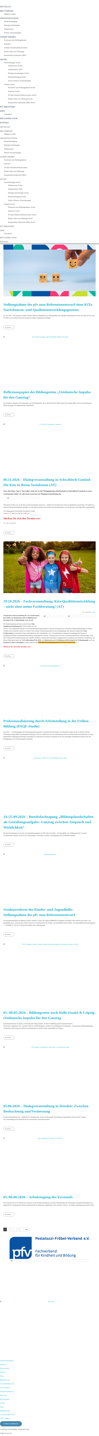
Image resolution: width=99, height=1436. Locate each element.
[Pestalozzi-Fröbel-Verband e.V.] (5, 1)
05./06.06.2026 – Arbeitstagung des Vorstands (38, 1197)
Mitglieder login (9, 118)
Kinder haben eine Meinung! (14, 51)
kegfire (94, 612)
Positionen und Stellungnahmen (15, 40)
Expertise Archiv (14, 91)
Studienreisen (9, 29)
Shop (2, 111)
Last (26, 1229)
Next (22, 1229)
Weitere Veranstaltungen (12, 33)
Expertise (7, 44)
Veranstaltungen (9, 18)
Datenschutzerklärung (6, 1360)
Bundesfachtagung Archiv (17, 77)
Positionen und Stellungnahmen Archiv (21, 88)
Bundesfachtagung (10, 21)
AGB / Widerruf (5, 1387)
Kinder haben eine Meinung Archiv (20, 99)
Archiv (3, 59)
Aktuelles (5, 7)
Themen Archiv (9, 84)
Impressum (3, 1364)
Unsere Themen (8, 37)
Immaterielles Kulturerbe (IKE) (15, 55)
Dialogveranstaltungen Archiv (18, 73)
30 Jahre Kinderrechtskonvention (15, 48)
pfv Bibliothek (7, 107)
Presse (2, 1376)
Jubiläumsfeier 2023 (15, 69)
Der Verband (6, 11)
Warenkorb (8, 114)
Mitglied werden (10, 14)
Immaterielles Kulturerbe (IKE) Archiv (21, 103)
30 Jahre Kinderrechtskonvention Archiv (22, 95)
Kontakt (4, 123)
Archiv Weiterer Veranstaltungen (19, 81)
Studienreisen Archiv (15, 66)
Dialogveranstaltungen (12, 25)
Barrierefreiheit (4, 1368)
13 (18, 1229)
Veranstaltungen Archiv (12, 63)
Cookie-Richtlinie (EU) (7, 1384)
